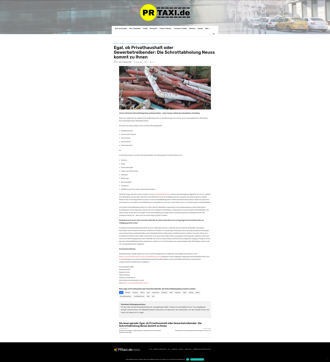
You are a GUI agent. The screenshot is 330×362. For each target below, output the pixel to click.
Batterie (142, 292)
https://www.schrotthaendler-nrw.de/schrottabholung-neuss (140, 256)
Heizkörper (164, 292)
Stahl (148, 296)
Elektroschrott (155, 292)
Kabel (171, 292)
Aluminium (135, 292)
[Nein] (328, 359)
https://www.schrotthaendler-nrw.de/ (136, 283)
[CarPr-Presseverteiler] (115, 62)
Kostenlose (177, 292)
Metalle (197, 292)
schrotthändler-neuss (139, 296)
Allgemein (121, 43)
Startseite (116, 43)
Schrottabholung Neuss (162, 194)
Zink (153, 296)
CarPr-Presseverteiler (125, 62)
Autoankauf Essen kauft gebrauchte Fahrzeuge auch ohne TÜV (193, 330)
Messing (191, 292)
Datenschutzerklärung (197, 359)
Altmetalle (127, 292)
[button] (213, 33)
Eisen (148, 292)
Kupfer (184, 292)
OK (188, 359)
